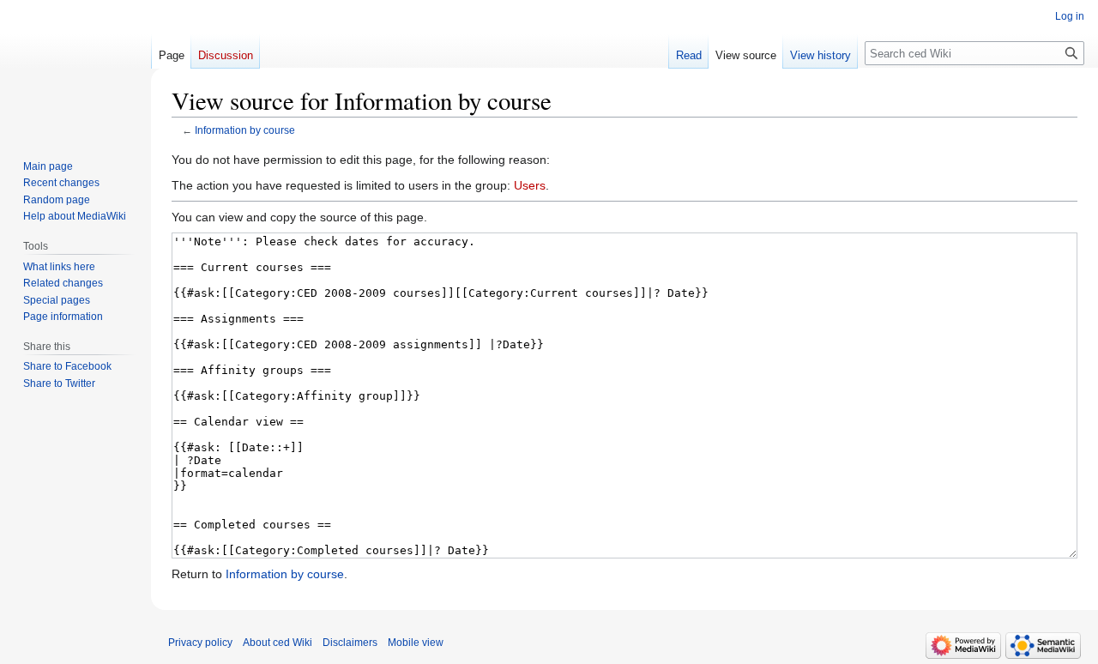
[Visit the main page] (75, 68)
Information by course (245, 130)
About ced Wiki (277, 643)
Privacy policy (200, 643)
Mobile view (415, 643)
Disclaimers (350, 643)
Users (530, 185)
